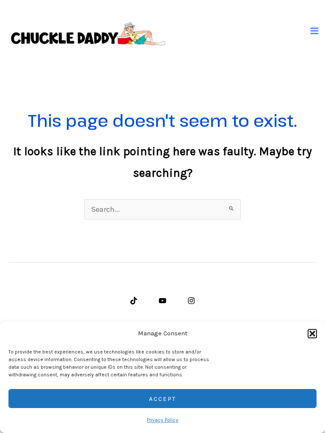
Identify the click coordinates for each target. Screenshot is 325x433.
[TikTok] (134, 300)
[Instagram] (191, 300)
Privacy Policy (162, 420)
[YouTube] (162, 300)
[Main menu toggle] (314, 31)
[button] (312, 333)
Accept (162, 399)
